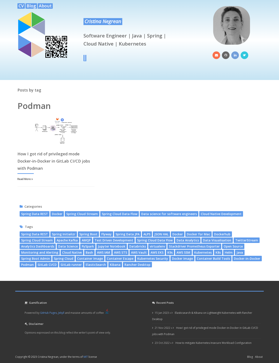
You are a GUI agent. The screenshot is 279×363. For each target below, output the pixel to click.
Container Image (90, 258)
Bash (89, 252)
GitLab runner (71, 265)
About (45, 6)
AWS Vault (139, 252)
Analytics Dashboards (37, 246)
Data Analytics (188, 240)
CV (21, 6)
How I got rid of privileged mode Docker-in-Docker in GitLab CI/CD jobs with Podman (53, 161)
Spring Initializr (63, 234)
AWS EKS (157, 252)
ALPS (146, 234)
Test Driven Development (114, 240)
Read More (24, 179)
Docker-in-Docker (247, 258)
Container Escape (120, 258)
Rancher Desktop (137, 265)
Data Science (68, 246)
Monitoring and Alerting (39, 252)
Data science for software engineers (169, 214)
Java (239, 252)
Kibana (115, 265)
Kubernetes (203, 252)
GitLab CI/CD (47, 265)
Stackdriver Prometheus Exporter (194, 246)
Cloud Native (72, 252)
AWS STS (120, 252)
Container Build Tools (213, 258)
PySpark (88, 246)
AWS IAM (103, 252)
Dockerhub (222, 234)
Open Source (233, 246)
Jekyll (61, 313)
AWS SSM (183, 252)
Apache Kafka (67, 240)
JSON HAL (161, 234)
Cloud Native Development (221, 214)
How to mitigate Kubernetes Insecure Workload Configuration (213, 343)
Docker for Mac (198, 234)
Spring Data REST (34, 214)
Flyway (106, 234)
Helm (229, 252)
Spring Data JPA (128, 234)
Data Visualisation (217, 240)
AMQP (86, 240)
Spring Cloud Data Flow (119, 214)
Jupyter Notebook (111, 246)
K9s (170, 252)
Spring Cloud (63, 258)
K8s (218, 252)
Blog (31, 6)
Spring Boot (88, 234)
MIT (85, 357)
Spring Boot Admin (35, 258)
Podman (27, 265)
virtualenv (157, 246)
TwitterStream (246, 240)
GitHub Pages (48, 313)
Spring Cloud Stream (82, 214)
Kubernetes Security (152, 258)
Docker (57, 214)
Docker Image (182, 258)
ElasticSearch (96, 265)
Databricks (137, 246)
